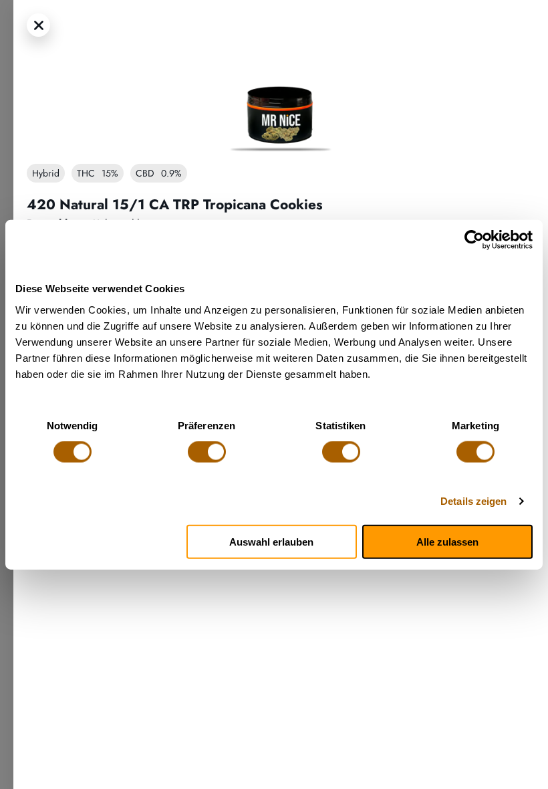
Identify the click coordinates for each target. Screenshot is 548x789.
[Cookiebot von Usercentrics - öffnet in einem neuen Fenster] (474, 240)
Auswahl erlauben (271, 541)
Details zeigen (473, 501)
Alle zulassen (447, 541)
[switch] (207, 452)
